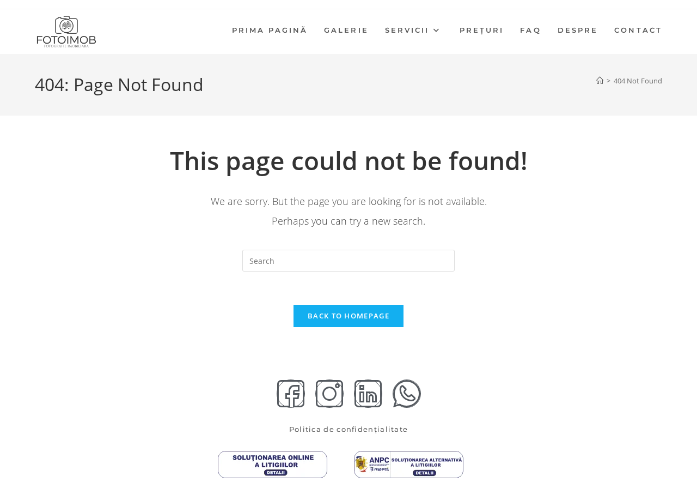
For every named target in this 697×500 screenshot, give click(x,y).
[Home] (599, 81)
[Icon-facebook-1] (291, 393)
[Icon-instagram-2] (329, 393)
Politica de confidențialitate (348, 429)
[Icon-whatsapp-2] (407, 393)
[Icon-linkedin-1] (368, 393)
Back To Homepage (348, 316)
